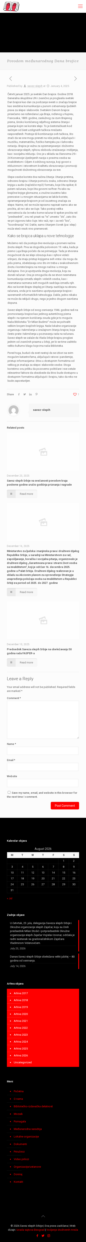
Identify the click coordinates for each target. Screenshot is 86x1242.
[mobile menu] (80, 6)
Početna (19, 1091)
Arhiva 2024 (21, 1041)
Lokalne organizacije (26, 1136)
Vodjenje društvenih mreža (62, 1229)
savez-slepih (35, 86)
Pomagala (20, 1121)
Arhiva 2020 (21, 1014)
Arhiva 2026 (21, 1055)
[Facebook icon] (37, 1236)
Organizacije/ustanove (27, 1166)
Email (11, 760)
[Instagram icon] (49, 1236)
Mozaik (18, 1113)
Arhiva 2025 (21, 1048)
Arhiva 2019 (21, 1007)
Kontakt (18, 1181)
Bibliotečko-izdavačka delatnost (33, 1106)
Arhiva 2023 (21, 1034)
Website (12, 776)
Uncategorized (23, 1062)
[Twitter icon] (43, 1236)
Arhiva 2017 (21, 993)
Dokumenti (20, 1144)
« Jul (9, 898)
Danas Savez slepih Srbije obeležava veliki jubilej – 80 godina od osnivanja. (42, 958)
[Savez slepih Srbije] (11, 6)
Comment (14, 698)
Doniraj (18, 1174)
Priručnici (19, 1151)
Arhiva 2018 (21, 1000)
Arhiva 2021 (21, 1020)
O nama (18, 1098)
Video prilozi (21, 1159)
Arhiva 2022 (21, 1027)
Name (11, 744)
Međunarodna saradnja (28, 1129)
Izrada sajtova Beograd (30, 1229)
